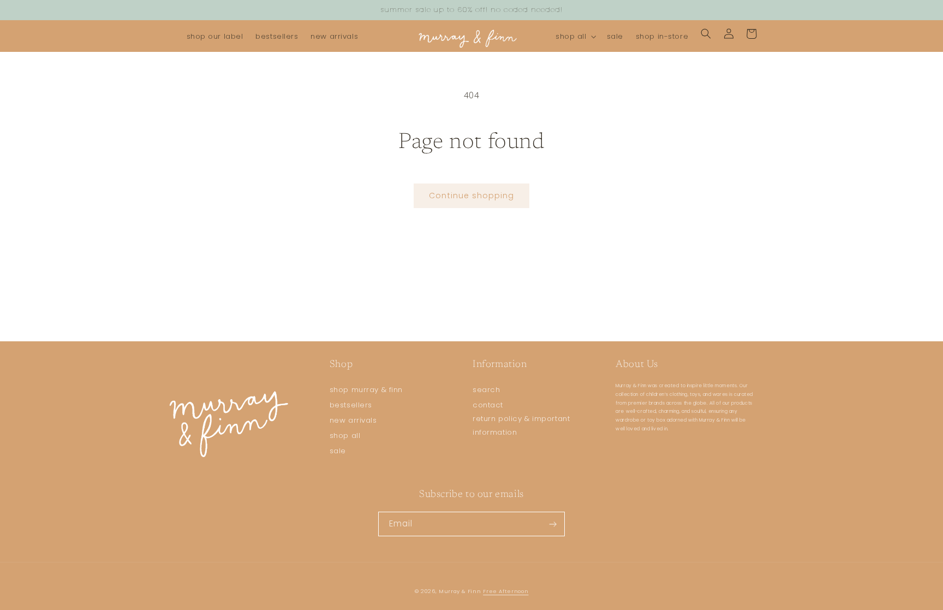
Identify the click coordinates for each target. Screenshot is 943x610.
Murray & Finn (460, 591)
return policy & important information (521, 425)
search (486, 389)
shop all (345, 435)
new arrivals (353, 420)
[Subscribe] (552, 524)
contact (488, 405)
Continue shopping (471, 195)
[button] (575, 37)
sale (338, 451)
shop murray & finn (366, 389)
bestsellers (351, 405)
